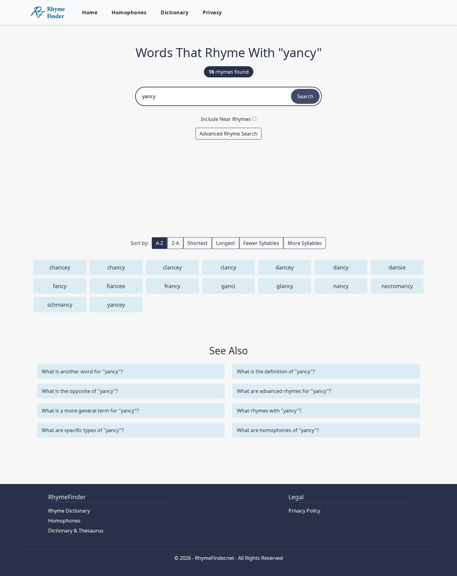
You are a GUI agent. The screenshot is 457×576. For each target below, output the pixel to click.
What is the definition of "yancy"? (276, 371)
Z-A (175, 243)
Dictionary (174, 12)
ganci (228, 286)
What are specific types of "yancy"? (83, 430)
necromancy (397, 286)
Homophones (129, 12)
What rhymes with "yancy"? (269, 410)
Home (89, 12)
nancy (341, 286)
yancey (116, 304)
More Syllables (305, 243)
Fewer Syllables (261, 243)
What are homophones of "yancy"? (278, 430)
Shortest (197, 243)
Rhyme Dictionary (69, 510)
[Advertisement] (228, 188)
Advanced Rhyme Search (228, 133)
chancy (116, 267)
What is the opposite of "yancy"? (80, 391)
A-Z (159, 243)
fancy (60, 286)
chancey (59, 267)
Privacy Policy (304, 510)
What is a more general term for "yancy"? (90, 410)
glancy (284, 286)
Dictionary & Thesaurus (76, 530)
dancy (341, 267)
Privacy (212, 12)
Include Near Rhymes (226, 119)
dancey (284, 267)
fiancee (116, 286)
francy (172, 286)
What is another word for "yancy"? (82, 371)
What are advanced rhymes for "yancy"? (284, 391)
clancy (228, 267)
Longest (225, 243)
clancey (172, 267)
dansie (397, 267)
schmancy (59, 304)
